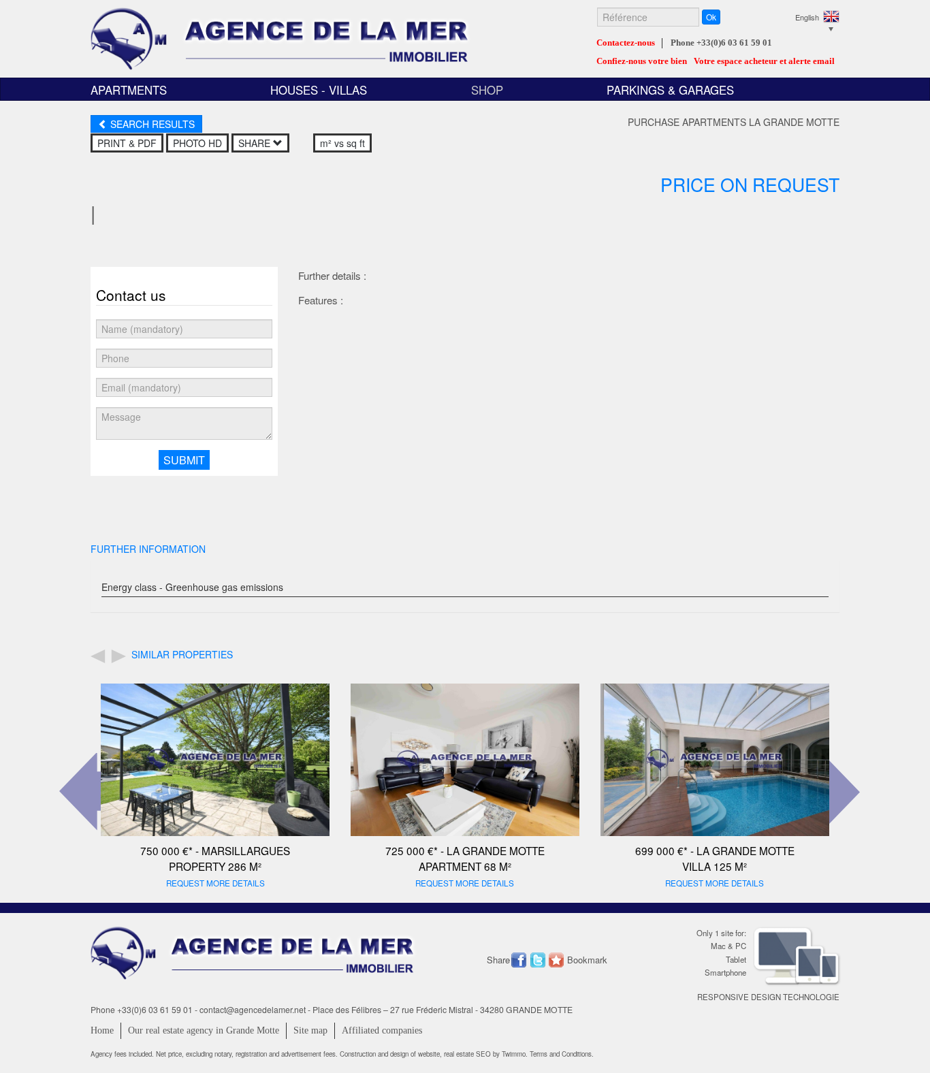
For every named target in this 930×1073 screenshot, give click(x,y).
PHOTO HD (197, 143)
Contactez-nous (625, 43)
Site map (310, 1030)
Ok (711, 16)
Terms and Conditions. (562, 1054)
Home (102, 1030)
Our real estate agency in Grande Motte (203, 1030)
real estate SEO (468, 1054)
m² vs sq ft (342, 143)
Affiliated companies (382, 1030)
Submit (184, 460)
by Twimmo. (510, 1054)
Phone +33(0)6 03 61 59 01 (721, 43)
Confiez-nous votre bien (641, 61)
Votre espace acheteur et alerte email (764, 61)
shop (487, 90)
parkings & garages (670, 90)
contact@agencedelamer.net (252, 1009)
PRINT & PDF (127, 143)
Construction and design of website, (392, 1054)
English (807, 17)
